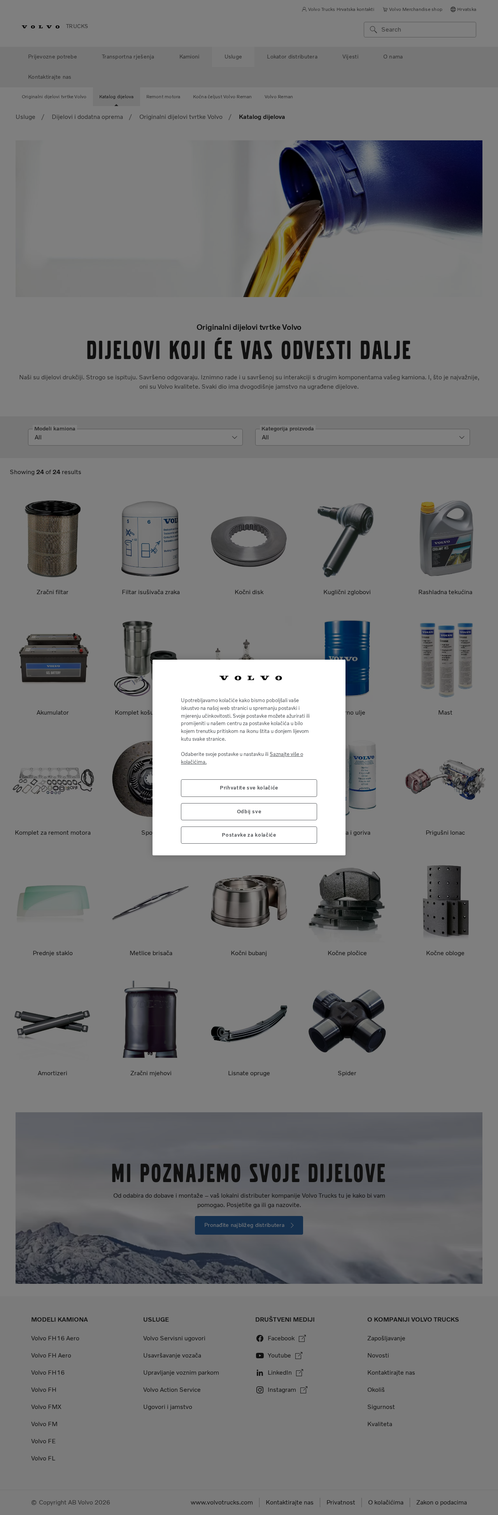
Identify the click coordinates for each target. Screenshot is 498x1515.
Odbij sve (249, 811)
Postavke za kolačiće (249, 835)
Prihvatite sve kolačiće (249, 788)
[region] (249, 758)
